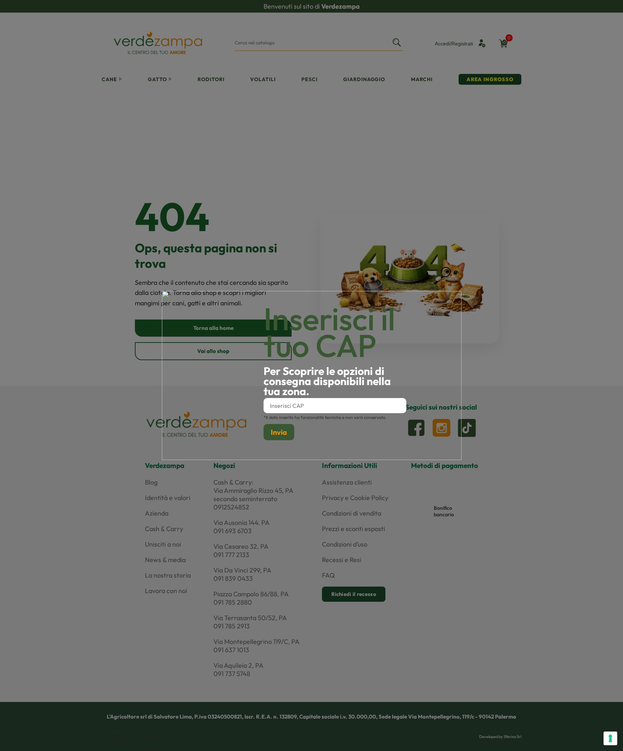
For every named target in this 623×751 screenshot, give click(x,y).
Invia (279, 432)
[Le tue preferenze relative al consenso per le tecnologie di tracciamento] (610, 738)
